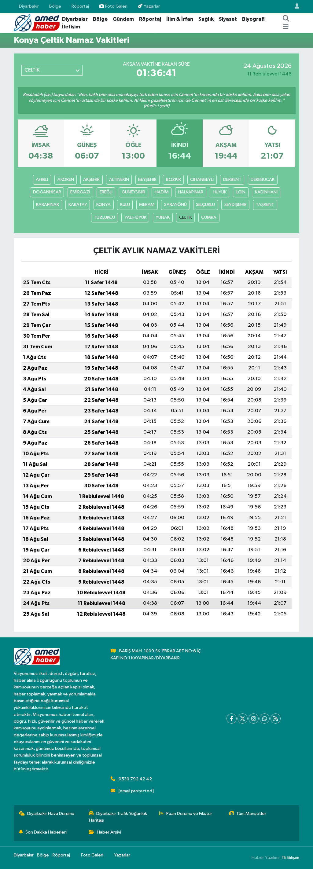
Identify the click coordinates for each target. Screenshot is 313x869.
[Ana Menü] (286, 27)
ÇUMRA (208, 217)
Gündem (123, 19)
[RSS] (276, 718)
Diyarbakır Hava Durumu (50, 813)
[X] (243, 718)
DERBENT (232, 179)
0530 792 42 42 (135, 779)
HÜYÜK (219, 192)
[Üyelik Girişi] (294, 6)
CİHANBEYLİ (202, 179)
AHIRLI (42, 179)
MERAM (147, 204)
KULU (125, 204)
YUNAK (163, 217)
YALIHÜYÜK (135, 217)
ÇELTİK (185, 217)
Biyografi (253, 19)
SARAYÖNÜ (175, 204)
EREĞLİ (106, 192)
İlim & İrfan (179, 19)
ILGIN (240, 192)
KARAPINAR (47, 204)
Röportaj (80, 6)
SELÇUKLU (205, 204)
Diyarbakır (29, 6)
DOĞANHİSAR (47, 192)
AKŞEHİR (91, 179)
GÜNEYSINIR (133, 192)
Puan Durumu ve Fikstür (189, 813)
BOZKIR (173, 179)
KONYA (103, 204)
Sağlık (206, 19)
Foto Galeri (116, 6)
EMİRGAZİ (80, 192)
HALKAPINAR (190, 192)
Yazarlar (152, 6)
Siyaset (228, 19)
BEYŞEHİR (147, 179)
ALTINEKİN (119, 179)
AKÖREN (65, 179)
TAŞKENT (265, 204)
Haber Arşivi (109, 832)
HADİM (162, 192)
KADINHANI (266, 192)
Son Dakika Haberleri (46, 832)
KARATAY (77, 204)
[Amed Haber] (37, 23)
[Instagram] (254, 718)
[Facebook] (231, 718)
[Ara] (286, 19)
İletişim (71, 26)
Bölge (55, 6)
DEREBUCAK (262, 179)
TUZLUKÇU (104, 217)
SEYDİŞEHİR (235, 204)
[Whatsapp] (265, 718)
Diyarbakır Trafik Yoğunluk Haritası (118, 817)
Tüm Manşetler (251, 813)
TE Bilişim (290, 857)
